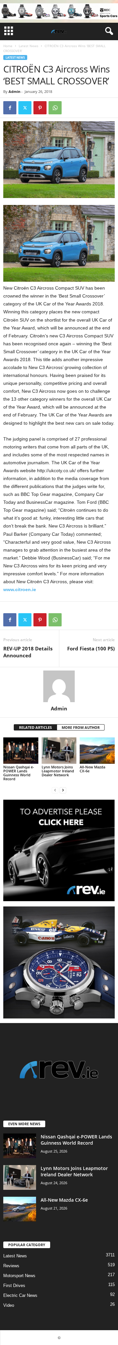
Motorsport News (19, 1275)
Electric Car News (20, 1295)
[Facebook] (9, 107)
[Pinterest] (40, 107)
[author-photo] (59, 686)
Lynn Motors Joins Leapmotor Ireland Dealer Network (58, 770)
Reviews (11, 1265)
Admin (14, 91)
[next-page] (63, 790)
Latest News (28, 45)
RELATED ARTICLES (35, 727)
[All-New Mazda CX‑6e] (97, 750)
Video (8, 1305)
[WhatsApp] (55, 107)
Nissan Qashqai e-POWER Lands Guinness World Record (18, 772)
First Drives (14, 1285)
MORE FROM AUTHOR (81, 727)
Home (7, 45)
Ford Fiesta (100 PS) (91, 648)
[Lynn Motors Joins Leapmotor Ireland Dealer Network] (59, 750)
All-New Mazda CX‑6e (92, 768)
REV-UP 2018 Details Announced (27, 652)
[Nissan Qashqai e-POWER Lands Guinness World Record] (20, 750)
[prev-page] (55, 790)
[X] (24, 107)
